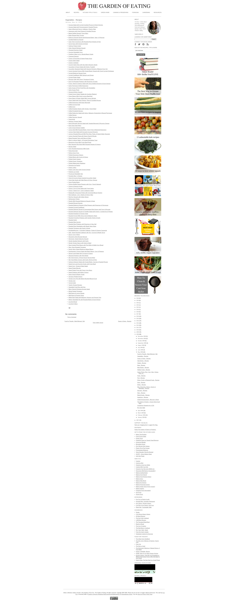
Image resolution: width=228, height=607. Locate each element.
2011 (137, 327)
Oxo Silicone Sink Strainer (143, 446)
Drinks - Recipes (141, 384)
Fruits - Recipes (141, 375)
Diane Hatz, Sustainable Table (143, 507)
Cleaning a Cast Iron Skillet (143, 465)
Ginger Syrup (139, 438)
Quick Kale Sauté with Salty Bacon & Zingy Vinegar (82, 180)
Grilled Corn (71, 106)
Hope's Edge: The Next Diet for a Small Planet (148, 560)
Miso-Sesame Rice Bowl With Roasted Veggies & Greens (84, 144)
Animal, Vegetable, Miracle (143, 551)
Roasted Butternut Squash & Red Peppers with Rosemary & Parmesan (88, 205)
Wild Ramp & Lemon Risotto (76, 293)
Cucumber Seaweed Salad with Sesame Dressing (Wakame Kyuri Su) (88, 69)
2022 (137, 307)
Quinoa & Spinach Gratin (75, 186)
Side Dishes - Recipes (143, 360)
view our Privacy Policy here (145, 594)
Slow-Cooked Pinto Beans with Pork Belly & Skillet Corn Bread (85, 245)
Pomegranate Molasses (142, 450)
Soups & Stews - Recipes (124, 321)
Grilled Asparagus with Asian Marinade (79, 102)
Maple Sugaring (140, 488)
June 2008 (140, 350)
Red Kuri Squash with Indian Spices (78, 197)
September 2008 (142, 343)
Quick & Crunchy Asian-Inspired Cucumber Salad (82, 178)
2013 (137, 323)
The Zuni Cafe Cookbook (142, 518)
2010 (137, 329)
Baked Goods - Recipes (143, 395)
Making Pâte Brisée (141, 480)
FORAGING (135, 12)
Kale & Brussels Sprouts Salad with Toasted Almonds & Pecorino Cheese (88, 123)
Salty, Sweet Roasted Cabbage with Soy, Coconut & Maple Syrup (86, 232)
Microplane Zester (140, 444)
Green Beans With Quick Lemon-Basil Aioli (80, 96)
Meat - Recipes (141, 365)
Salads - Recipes (141, 363)
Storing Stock (139, 494)
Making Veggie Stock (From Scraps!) (145, 486)
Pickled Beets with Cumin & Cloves (78, 157)
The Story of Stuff (140, 546)
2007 (137, 420)
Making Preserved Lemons (143, 484)
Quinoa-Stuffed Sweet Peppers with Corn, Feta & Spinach (84, 184)
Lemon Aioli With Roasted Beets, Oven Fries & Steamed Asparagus (87, 129)
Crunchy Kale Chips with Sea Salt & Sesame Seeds (82, 64)
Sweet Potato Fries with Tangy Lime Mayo (80, 270)
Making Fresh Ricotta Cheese (143, 476)
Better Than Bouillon (141, 434)
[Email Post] (69, 307)
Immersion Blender (141, 442)
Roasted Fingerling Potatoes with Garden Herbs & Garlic (84, 218)
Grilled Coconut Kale (74, 104)
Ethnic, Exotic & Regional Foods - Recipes (148, 380)
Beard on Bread (140, 524)
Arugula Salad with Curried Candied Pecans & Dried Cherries (85, 25)
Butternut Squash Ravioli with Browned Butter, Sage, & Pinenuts (86, 37)
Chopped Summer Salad (75, 50)
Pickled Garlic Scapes (74, 159)
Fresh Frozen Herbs (141, 436)
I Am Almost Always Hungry (143, 514)
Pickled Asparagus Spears (75, 155)
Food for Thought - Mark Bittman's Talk (75, 321)
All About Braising (140, 516)
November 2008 (142, 338)
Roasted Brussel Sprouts (75, 203)
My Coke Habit (141, 407)
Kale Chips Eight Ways (74, 125)
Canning (138, 461)
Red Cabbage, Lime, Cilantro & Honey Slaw (80, 194)
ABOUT (68, 12)
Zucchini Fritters (73, 304)
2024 (137, 302)
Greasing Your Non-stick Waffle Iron (145, 469)
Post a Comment (72, 317)
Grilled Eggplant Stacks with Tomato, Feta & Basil (82, 108)
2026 (137, 298)
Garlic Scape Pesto (73, 90)
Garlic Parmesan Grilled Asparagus (78, 85)
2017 (137, 314)
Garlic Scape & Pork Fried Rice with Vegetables (81, 88)
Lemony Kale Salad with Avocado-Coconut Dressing (83, 132)
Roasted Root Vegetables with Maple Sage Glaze (82, 226)
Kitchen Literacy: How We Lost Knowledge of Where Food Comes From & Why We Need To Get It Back (148, 557)
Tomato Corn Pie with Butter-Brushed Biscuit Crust (82, 278)
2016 (137, 316)
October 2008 (141, 340)
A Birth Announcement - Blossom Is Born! (148, 399)
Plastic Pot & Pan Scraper (143, 448)
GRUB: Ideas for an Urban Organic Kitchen (147, 553)
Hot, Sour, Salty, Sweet (142, 530)
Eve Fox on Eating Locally (143, 499)
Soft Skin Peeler (140, 456)
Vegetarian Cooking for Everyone (144, 534)
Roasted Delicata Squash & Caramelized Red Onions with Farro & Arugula (89, 209)
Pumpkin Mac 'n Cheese (75, 176)
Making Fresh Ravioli (141, 474)
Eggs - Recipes (141, 382)
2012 (137, 325)
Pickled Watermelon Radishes (76, 163)
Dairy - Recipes (141, 393)
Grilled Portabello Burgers (75, 111)
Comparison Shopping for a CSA (145, 405)
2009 (137, 332)
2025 (137, 300)
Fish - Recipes (141, 378)
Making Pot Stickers (141, 482)
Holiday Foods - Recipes (143, 369)
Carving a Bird (139, 463)
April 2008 (140, 410)
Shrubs (138, 512)
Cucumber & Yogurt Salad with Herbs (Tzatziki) (81, 67)
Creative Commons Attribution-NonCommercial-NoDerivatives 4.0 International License (110, 594)
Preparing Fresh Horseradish (143, 490)
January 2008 (141, 417)
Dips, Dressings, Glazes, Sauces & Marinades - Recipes (146, 387)
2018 (137, 311)
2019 (137, 309)
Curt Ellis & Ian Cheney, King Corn (145, 505)
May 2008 (140, 352)
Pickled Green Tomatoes (75, 161)
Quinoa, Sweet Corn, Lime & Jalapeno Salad (81, 190)
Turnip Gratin (72, 283)
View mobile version (98, 322)
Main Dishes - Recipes (143, 367)
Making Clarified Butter (142, 473)
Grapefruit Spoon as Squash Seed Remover (147, 440)
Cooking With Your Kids (142, 467)
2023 (137, 305)
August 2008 (141, 345)
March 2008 (141, 413)
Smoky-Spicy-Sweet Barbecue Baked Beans (80, 249)
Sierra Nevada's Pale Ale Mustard (144, 452)
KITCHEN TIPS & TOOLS (90, 12)
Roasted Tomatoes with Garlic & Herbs (79, 228)
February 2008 (142, 415)
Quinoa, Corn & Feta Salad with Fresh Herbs (81, 188)
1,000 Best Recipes (141, 520)
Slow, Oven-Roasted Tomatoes (77, 247)
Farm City (138, 544)
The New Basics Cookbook (143, 528)
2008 (137, 334)
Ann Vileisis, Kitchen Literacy (143, 503)
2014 (137, 320)
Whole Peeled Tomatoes (75, 291)
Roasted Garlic (72, 220)
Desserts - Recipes (142, 390)
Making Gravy (139, 478)
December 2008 (142, 336)
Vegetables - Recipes (142, 356)
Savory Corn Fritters (74, 234)
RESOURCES (157, 12)
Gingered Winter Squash (75, 92)
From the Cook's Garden (142, 532)
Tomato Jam (71, 280)
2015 (137, 318)
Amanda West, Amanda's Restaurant (145, 501)
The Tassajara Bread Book (143, 522)
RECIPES (76, 12)
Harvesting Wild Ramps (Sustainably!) (146, 471)
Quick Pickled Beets (74, 182)
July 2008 (140, 347)
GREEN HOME (105, 12)
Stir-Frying (138, 492)
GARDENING (146, 12)
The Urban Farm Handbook (143, 539)
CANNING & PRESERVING (120, 12)
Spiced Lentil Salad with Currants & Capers (80, 253)
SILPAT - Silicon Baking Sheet (144, 454)
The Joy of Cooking (141, 526)
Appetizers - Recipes (142, 397)
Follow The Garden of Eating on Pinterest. (145, 429)
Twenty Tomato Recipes (75, 285)
